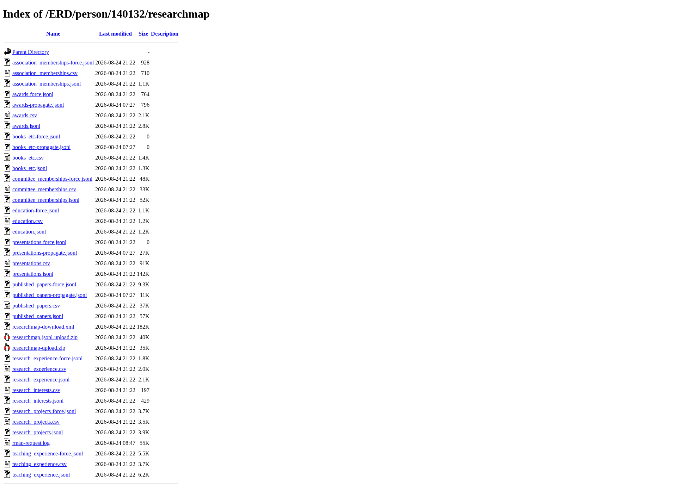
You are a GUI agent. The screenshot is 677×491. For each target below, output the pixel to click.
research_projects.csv (36, 422)
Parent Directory (30, 52)
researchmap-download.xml (43, 327)
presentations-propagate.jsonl (44, 253)
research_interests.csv (36, 390)
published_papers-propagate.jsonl (49, 295)
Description (164, 34)
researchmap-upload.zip (38, 348)
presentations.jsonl (32, 274)
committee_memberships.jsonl (45, 200)
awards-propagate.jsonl (38, 105)
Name (53, 34)
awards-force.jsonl (32, 94)
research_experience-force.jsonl (47, 358)
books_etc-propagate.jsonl (41, 147)
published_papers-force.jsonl (44, 284)
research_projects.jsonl (37, 432)
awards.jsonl (26, 126)
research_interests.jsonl (37, 401)
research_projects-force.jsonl (44, 411)
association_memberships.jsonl (46, 84)
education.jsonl (29, 232)
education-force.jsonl (35, 210)
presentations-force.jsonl (39, 242)
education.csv (27, 221)
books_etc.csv (28, 158)
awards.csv (24, 115)
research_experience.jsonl (40, 380)
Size (143, 34)
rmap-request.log (31, 443)
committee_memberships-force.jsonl (52, 179)
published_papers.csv (36, 306)
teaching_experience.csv (39, 464)
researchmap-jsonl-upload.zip (45, 337)
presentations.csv (31, 263)
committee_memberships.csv (44, 189)
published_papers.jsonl (37, 316)
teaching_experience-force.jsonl (47, 453)
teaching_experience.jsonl (41, 475)
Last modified (115, 34)
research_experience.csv (39, 369)
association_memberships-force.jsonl (53, 63)
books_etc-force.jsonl (36, 136)
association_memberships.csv (45, 73)
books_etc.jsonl (29, 168)
